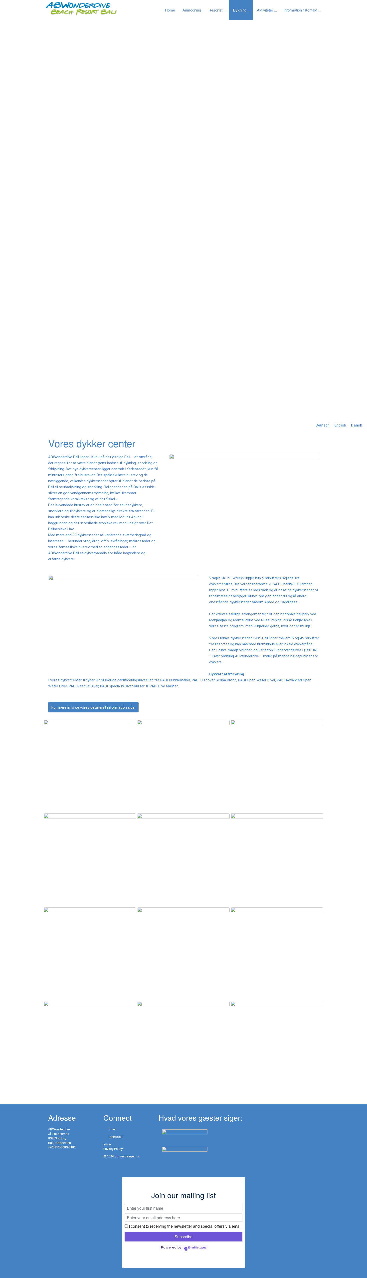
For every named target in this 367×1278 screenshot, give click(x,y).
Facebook (115, 1137)
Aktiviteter (265, 10)
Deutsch (323, 425)
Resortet (215, 10)
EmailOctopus (197, 1247)
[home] (81, 8)
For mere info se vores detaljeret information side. (93, 707)
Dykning (239, 10)
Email (112, 1129)
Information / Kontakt (300, 10)
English (340, 425)
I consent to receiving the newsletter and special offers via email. (185, 1226)
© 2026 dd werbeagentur (121, 1156)
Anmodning (192, 10)
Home (170, 10)
